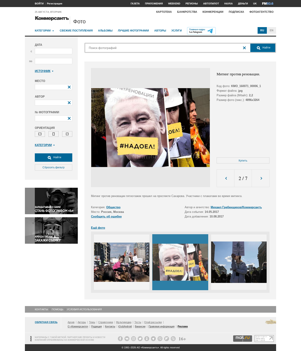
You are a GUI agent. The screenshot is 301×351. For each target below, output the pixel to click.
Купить (243, 160)
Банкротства (187, 11)
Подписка (236, 11)
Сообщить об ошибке (106, 216)
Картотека (164, 11)
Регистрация (54, 3)
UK (255, 3)
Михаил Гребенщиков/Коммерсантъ (236, 207)
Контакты (41, 309)
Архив (71, 322)
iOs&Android (125, 326)
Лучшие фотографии (133, 30)
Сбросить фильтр (54, 167)
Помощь (57, 309)
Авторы (160, 30)
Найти (57, 157)
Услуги (176, 30)
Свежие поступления (76, 30)
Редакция (96, 326)
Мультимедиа (123, 322)
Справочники (105, 322)
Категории (43, 30)
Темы (92, 322)
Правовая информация (162, 326)
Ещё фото (98, 227)
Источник (42, 71)
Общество (113, 207)
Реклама (183, 326)
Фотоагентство (261, 11)
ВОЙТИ (39, 3)
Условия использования (84, 309)
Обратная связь (46, 322)
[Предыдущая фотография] (225, 178)
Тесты (137, 322)
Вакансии (140, 326)
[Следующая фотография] (260, 178)
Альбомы (105, 30)
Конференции (213, 11)
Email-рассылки (153, 322)
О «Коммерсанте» (78, 326)
